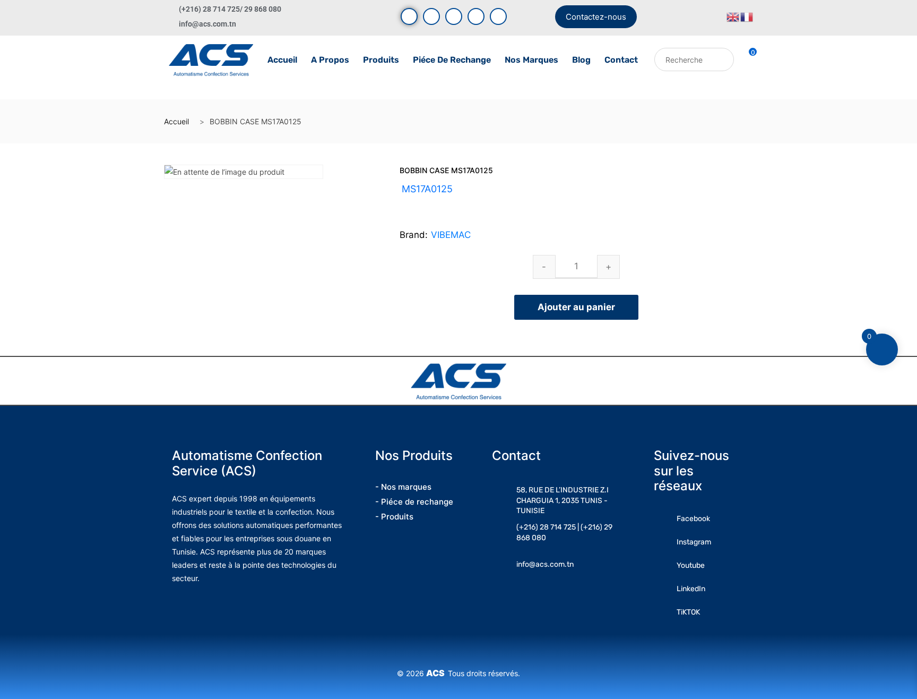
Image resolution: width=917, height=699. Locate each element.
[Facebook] (409, 16)
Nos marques (531, 60)
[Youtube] (431, 16)
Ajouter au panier (576, 307)
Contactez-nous (596, 17)
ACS (437, 673)
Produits (381, 60)
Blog (581, 60)
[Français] (747, 16)
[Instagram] (453, 16)
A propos (330, 60)
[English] (733, 16)
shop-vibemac (454, 202)
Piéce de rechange (452, 60)
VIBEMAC (451, 234)
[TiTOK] (498, 16)
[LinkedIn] (476, 16)
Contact (621, 60)
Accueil (282, 60)
